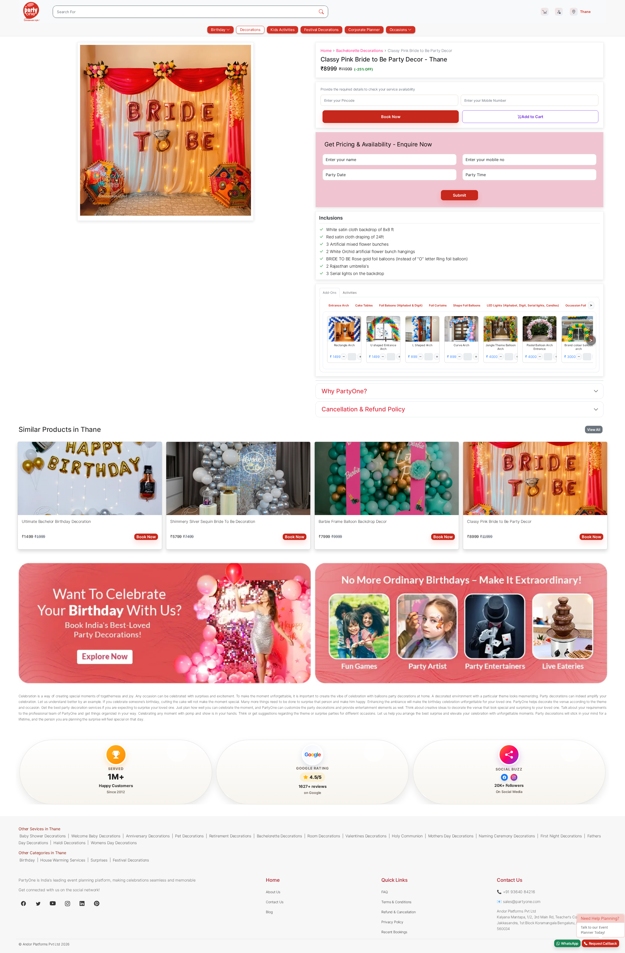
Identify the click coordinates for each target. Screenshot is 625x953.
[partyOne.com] (31, 11)
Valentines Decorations (365, 835)
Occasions (399, 29)
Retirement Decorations (230, 835)
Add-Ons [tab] (329, 292)
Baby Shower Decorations (43, 835)
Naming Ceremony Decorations (507, 835)
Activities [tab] (350, 292)
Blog (269, 912)
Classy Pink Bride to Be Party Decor (499, 521)
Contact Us (274, 902)
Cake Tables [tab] (364, 305)
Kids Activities (283, 29)
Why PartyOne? (344, 391)
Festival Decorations (321, 29)
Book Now (390, 116)
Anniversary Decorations (148, 835)
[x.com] (38, 903)
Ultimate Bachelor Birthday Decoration (56, 521)
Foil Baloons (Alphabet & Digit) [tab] (401, 305)
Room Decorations (323, 835)
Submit (459, 195)
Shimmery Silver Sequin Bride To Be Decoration (212, 521)
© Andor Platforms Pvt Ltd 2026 (44, 944)
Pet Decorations (189, 835)
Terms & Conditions (396, 902)
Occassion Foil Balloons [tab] (582, 305)
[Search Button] (321, 12)
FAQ (384, 892)
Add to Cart (532, 116)
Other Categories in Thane (42, 852)
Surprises (99, 859)
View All (593, 429)
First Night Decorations (561, 835)
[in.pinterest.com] (97, 903)
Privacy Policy (392, 922)
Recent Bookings (394, 932)
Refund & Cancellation (398, 912)
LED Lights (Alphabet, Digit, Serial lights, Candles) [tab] (523, 305)
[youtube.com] (53, 903)
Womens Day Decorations (113, 842)
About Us (273, 892)
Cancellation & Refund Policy (363, 409)
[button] (344, 329)
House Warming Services (62, 859)
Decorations (250, 29)
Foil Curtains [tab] (438, 305)
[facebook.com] (23, 903)
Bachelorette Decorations (359, 50)
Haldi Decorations (69, 842)
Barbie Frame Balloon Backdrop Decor (352, 521)
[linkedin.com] (82, 903)
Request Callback (602, 943)
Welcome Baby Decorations (95, 835)
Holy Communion (407, 835)
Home (326, 50)
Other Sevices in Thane (39, 828)
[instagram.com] (67, 903)
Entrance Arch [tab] (339, 305)
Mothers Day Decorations (450, 835)
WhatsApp (569, 943)
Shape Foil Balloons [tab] (466, 305)
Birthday (218, 29)
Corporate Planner (364, 29)
